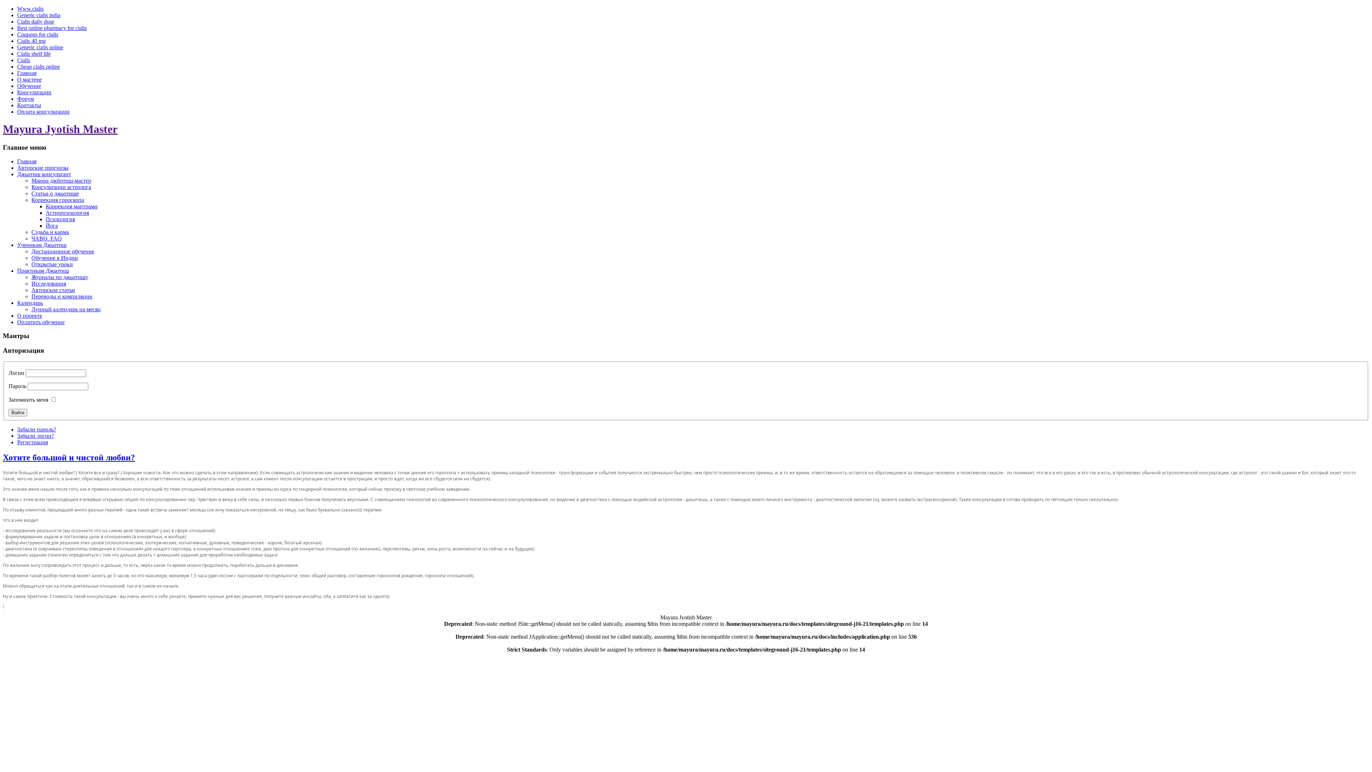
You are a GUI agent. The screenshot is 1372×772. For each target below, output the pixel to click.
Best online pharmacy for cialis (52, 28)
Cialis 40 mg (31, 41)
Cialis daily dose (35, 22)
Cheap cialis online (38, 67)
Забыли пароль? (36, 429)
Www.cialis (30, 9)
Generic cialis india (38, 15)
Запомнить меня (28, 400)
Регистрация (32, 442)
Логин (16, 373)
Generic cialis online (40, 47)
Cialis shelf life (34, 54)
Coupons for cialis (37, 34)
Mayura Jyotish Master (60, 129)
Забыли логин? (35, 436)
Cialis (23, 60)
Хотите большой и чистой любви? (69, 457)
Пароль (17, 386)
